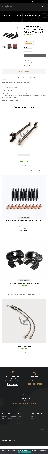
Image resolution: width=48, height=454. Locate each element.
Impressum (4, 420)
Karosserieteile (27, 15)
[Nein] (46, 451)
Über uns (33, 416)
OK (19, 452)
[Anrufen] (35, 373)
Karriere (18, 423)
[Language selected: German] (45, 2)
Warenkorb (19, 420)
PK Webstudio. (15, 440)
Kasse (18, 418)
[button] (45, 7)
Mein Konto (19, 416)
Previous (18, 48)
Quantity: (27, 47)
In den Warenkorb (35, 55)
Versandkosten (34, 37)
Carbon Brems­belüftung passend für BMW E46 (24, 283)
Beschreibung (24, 71)
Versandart (19, 421)
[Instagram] (39, 2)
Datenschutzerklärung (25, 452)
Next (18, 45)
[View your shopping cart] (42, 6)
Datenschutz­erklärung (6, 421)
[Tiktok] (42, 2)
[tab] (24, 71)
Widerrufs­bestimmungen (7, 418)
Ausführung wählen (24, 154)
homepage (5, 15)
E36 (18, 15)
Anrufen (35, 377)
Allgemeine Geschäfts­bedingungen (9, 416)
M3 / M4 (13, 15)
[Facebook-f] (37, 2)
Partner (32, 418)
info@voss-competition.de (24, 404)
